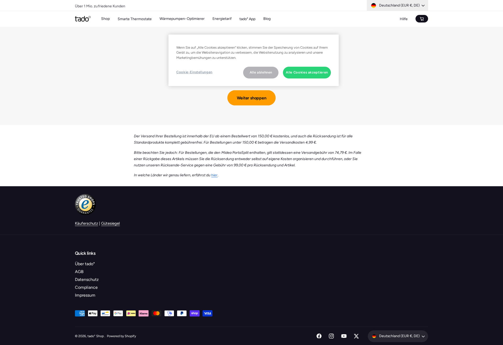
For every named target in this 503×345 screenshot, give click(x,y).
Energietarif (222, 18)
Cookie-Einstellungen (194, 72)
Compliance (86, 287)
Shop (105, 18)
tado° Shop (96, 336)
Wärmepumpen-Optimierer (182, 18)
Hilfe (404, 19)
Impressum (85, 295)
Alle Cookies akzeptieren (307, 72)
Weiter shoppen (251, 97)
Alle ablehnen (261, 72)
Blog (267, 18)
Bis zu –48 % (119, 5)
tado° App (247, 19)
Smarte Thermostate (135, 19)
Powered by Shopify (121, 336)
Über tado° (85, 263)
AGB (79, 271)
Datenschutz (87, 279)
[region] (253, 60)
